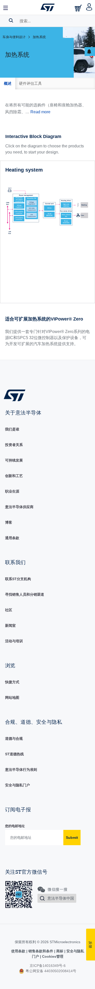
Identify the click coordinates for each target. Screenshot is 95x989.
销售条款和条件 (40, 951)
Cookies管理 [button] (52, 956)
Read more (40, 112)
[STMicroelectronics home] (48, 7)
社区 (8, 610)
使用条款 (18, 951)
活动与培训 (14, 641)
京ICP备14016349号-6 (48, 966)
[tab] (7, 83)
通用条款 (12, 538)
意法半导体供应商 (19, 507)
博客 (8, 522)
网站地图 (12, 697)
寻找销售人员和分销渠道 (24, 594)
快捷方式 (12, 682)
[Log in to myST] (89, 7)
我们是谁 (12, 429)
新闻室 (10, 625)
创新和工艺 (14, 476)
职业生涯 (12, 491)
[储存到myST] (90, 51)
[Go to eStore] (79, 8)
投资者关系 (14, 445)
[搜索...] (11, 20)
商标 (59, 951)
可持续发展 (14, 460)
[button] (6, 7)
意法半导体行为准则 (21, 770)
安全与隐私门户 (17, 785)
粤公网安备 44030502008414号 (50, 971)
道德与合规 (14, 738)
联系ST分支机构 (18, 579)
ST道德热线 (14, 754)
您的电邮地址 (15, 826)
